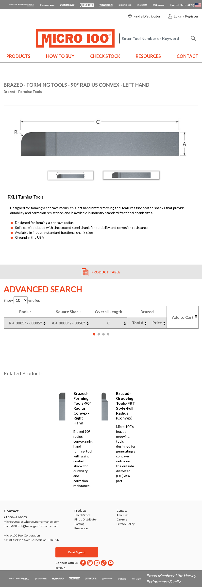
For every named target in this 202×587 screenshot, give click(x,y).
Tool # (137, 322)
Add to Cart (183, 317)
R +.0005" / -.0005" (25, 322)
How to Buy (60, 56)
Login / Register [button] (186, 16)
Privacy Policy (126, 524)
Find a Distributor (147, 16)
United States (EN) (182, 5)
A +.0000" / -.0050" (68, 322)
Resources (148, 56)
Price (157, 322)
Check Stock (105, 56)
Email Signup (76, 552)
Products (18, 56)
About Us (123, 515)
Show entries (22, 300)
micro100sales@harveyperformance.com (31, 521)
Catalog (79, 524)
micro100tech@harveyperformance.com (31, 526)
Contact (187, 56)
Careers (122, 519)
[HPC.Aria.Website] (21, 4)
